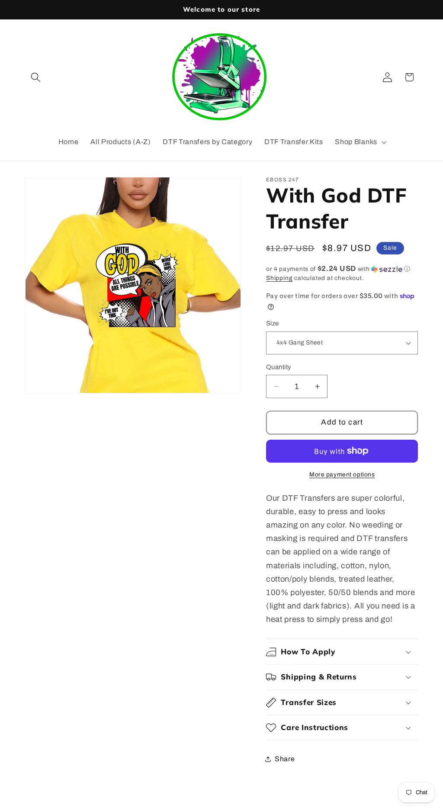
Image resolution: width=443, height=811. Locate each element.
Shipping (279, 278)
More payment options (342, 474)
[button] (36, 77)
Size (272, 323)
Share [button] (285, 759)
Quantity (279, 367)
